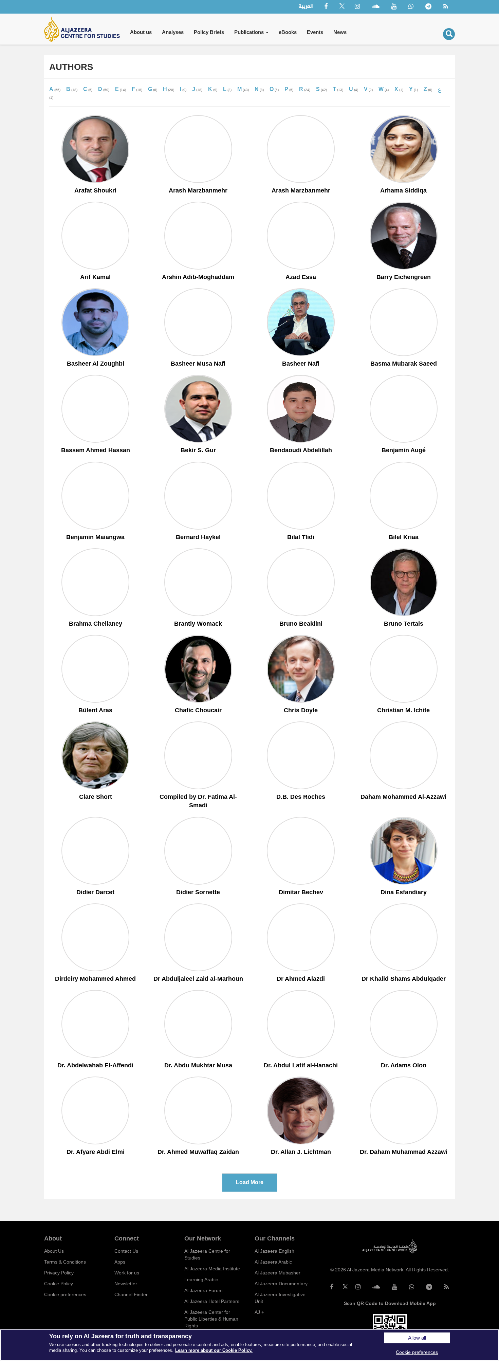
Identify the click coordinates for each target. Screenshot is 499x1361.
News (340, 32)
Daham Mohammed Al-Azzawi (403, 796)
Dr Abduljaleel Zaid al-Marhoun (198, 978)
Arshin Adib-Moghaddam (198, 277)
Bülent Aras (95, 710)
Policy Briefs (209, 32)
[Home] (84, 29)
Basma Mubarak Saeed (403, 363)
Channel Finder (131, 1294)
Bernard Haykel (198, 537)
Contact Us (126, 1251)
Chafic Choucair (198, 710)
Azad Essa (300, 277)
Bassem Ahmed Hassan (95, 450)
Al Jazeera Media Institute (212, 1268)
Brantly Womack (198, 623)
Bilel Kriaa (404, 537)
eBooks (288, 32)
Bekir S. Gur (198, 450)
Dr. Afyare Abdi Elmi (96, 1151)
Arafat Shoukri (95, 190)
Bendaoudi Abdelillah (301, 450)
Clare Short (95, 796)
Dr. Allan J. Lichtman (301, 1151)
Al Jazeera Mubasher (277, 1272)
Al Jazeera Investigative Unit (280, 1298)
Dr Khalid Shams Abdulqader (404, 978)
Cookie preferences (65, 1294)
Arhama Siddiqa (403, 190)
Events (315, 32)
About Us (54, 1251)
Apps (119, 1262)
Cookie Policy (58, 1283)
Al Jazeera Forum (203, 1290)
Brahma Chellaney (95, 623)
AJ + (259, 1312)
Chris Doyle (301, 710)
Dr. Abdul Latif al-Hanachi (301, 1065)
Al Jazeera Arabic (273, 1262)
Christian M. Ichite (403, 710)
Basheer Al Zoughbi (95, 363)
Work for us (126, 1272)
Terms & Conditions (65, 1262)
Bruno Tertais (403, 623)
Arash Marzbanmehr (198, 190)
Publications (249, 32)
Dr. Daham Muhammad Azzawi (403, 1151)
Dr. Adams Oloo (403, 1065)
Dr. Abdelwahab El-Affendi (95, 1065)
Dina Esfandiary (404, 892)
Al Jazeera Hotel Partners (211, 1301)
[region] (249, 1345)
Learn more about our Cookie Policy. (214, 1350)
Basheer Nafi (300, 363)
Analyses (173, 32)
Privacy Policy (59, 1272)
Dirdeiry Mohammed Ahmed (95, 978)
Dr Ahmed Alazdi (301, 978)
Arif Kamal (95, 277)
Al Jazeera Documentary (281, 1283)
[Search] (449, 34)
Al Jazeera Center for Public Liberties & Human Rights (211, 1318)
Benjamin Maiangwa (95, 537)
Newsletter (125, 1283)
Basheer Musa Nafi (198, 363)
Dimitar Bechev (301, 892)
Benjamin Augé (404, 450)
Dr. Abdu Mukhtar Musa (198, 1065)
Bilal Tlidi (300, 537)
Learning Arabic (201, 1279)
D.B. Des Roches (300, 796)
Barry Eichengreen (403, 277)
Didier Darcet (95, 892)
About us (141, 32)
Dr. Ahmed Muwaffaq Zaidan (198, 1151)
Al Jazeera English (274, 1251)
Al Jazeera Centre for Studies (207, 1254)
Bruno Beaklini (300, 623)
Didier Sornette (198, 892)
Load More (249, 1182)
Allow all (417, 1338)
